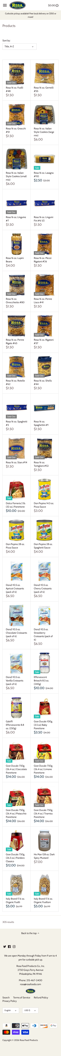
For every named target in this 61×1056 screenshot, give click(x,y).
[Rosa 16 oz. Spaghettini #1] (44, 407)
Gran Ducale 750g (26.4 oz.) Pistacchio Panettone (16, 813)
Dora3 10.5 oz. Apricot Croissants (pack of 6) (15, 588)
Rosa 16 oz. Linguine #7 (16, 219)
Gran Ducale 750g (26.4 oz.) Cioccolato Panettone (16, 769)
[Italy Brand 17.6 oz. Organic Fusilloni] (44, 885)
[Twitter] (4, 946)
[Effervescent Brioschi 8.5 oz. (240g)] (44, 663)
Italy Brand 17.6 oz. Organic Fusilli (15, 900)
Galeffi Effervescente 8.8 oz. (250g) (15, 725)
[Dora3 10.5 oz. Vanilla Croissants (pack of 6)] (16, 663)
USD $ (27, 1010)
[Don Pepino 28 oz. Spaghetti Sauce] (44, 530)
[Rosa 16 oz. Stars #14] (16, 448)
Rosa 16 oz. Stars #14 (16, 462)
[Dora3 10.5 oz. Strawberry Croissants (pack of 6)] (44, 615)
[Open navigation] (4, 5)
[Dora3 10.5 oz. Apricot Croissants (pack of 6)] (16, 571)
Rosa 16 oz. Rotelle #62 (15, 382)
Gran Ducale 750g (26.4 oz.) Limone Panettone (43, 769)
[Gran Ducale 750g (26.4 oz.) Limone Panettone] (44, 752)
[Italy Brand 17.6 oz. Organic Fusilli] (16, 885)
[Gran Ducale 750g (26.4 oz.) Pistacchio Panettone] (16, 796)
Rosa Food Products (29, 1040)
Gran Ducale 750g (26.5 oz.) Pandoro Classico (15, 858)
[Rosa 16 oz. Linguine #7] (16, 203)
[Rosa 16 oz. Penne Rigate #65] (16, 326)
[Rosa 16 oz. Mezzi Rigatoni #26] (44, 244)
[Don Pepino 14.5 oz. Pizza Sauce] (44, 489)
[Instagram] (14, 946)
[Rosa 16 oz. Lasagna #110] (44, 159)
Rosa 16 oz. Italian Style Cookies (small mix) (16, 176)
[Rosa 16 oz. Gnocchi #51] (16, 114)
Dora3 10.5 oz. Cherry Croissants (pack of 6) (43, 588)
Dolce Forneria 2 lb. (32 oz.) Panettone (16, 505)
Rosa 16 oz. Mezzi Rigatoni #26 (42, 260)
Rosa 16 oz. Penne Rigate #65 (15, 341)
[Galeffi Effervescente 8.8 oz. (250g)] (16, 707)
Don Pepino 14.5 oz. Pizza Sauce (44, 505)
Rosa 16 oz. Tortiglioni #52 (41, 464)
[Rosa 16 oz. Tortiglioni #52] (44, 448)
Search (6, 997)
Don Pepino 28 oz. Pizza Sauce (15, 546)
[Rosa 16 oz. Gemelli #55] (44, 74)
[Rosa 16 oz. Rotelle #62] (16, 367)
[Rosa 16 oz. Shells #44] (44, 367)
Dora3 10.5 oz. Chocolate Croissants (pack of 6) (16, 633)
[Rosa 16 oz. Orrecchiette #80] (16, 285)
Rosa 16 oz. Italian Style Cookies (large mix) (44, 132)
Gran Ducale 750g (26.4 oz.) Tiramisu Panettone (43, 813)
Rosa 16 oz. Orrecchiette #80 (15, 300)
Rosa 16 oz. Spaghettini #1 (41, 423)
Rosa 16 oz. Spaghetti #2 (16, 423)
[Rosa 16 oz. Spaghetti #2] (16, 407)
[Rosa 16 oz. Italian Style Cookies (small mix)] (16, 159)
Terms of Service (21, 997)
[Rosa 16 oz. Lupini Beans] (16, 244)
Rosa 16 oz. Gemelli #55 (44, 89)
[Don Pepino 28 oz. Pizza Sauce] (16, 530)
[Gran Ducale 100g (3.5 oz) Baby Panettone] (44, 707)
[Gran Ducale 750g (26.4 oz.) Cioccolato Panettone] (16, 752)
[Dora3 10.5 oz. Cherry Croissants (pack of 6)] (44, 571)
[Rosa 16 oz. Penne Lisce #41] (44, 285)
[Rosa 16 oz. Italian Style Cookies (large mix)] (44, 114)
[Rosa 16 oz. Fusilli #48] (16, 74)
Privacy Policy (9, 1001)
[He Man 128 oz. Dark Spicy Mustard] (44, 840)
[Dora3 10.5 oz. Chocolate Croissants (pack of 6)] (16, 615)
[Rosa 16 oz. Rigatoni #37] (44, 326)
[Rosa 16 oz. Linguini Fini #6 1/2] (44, 203)
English (8, 1010)
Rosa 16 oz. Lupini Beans (15, 260)
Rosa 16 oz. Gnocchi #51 (16, 130)
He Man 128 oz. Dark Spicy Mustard (44, 856)
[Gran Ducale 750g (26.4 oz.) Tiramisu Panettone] (44, 796)
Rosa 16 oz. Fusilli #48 (14, 89)
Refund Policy (41, 997)
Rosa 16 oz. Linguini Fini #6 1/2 (43, 219)
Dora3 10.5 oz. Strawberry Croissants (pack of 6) (43, 634)
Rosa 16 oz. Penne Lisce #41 (43, 300)
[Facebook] (9, 946)
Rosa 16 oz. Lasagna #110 (44, 174)
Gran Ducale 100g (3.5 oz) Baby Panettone (43, 725)
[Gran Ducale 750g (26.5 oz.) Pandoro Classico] (16, 840)
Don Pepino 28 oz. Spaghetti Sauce (43, 546)
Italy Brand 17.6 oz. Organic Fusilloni (43, 900)
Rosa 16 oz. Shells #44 (43, 382)
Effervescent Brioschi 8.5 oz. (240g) (41, 681)
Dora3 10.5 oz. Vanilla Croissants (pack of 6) (14, 681)
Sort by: (6, 40)
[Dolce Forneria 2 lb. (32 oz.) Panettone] (16, 489)
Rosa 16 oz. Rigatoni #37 (44, 341)
